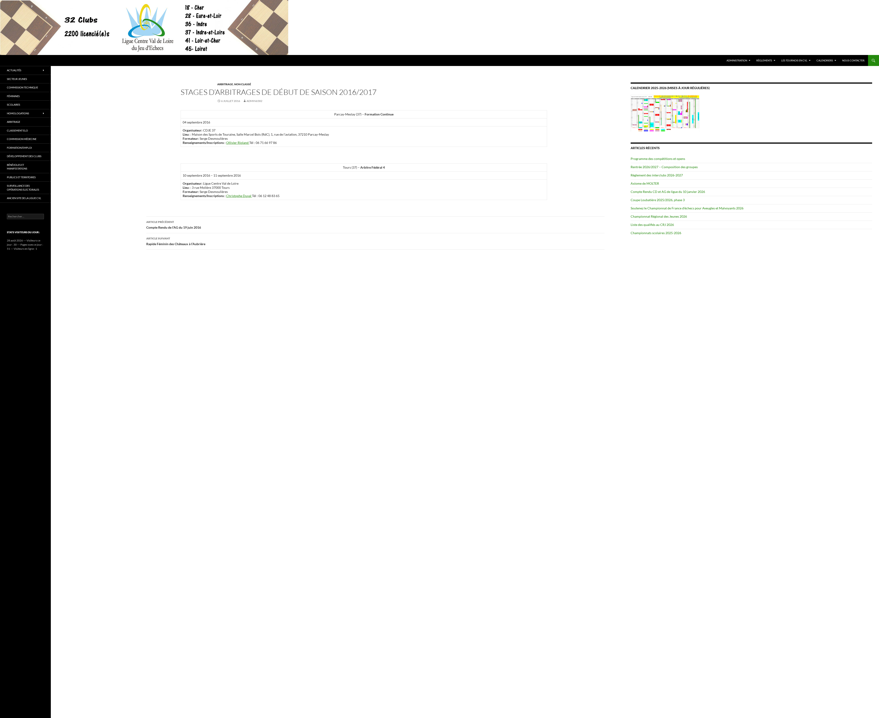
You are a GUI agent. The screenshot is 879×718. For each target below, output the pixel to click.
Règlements (764, 60)
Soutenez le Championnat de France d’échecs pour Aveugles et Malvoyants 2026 (687, 208)
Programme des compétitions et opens (658, 159)
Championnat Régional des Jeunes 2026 (659, 216)
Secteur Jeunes (17, 78)
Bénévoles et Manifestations (17, 166)
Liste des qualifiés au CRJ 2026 (652, 225)
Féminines (13, 96)
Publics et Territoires (21, 177)
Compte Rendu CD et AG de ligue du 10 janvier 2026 (668, 192)
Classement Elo (17, 130)
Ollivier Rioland (237, 143)
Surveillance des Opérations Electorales (23, 187)
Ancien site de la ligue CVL (24, 198)
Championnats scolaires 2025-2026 (656, 233)
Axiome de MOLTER (645, 183)
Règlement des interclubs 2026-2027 (657, 175)
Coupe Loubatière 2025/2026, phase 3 (658, 200)
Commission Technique (22, 87)
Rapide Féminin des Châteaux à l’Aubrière (175, 241)
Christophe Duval (239, 196)
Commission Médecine (21, 138)
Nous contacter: (853, 60)
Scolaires (13, 104)
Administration (737, 60)
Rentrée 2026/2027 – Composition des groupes (664, 167)
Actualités (14, 70)
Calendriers (825, 60)
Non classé (242, 84)
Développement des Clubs (24, 156)
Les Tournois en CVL (794, 60)
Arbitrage (225, 84)
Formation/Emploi (19, 147)
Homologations (18, 113)
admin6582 (254, 101)
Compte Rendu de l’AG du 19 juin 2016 (173, 224)
